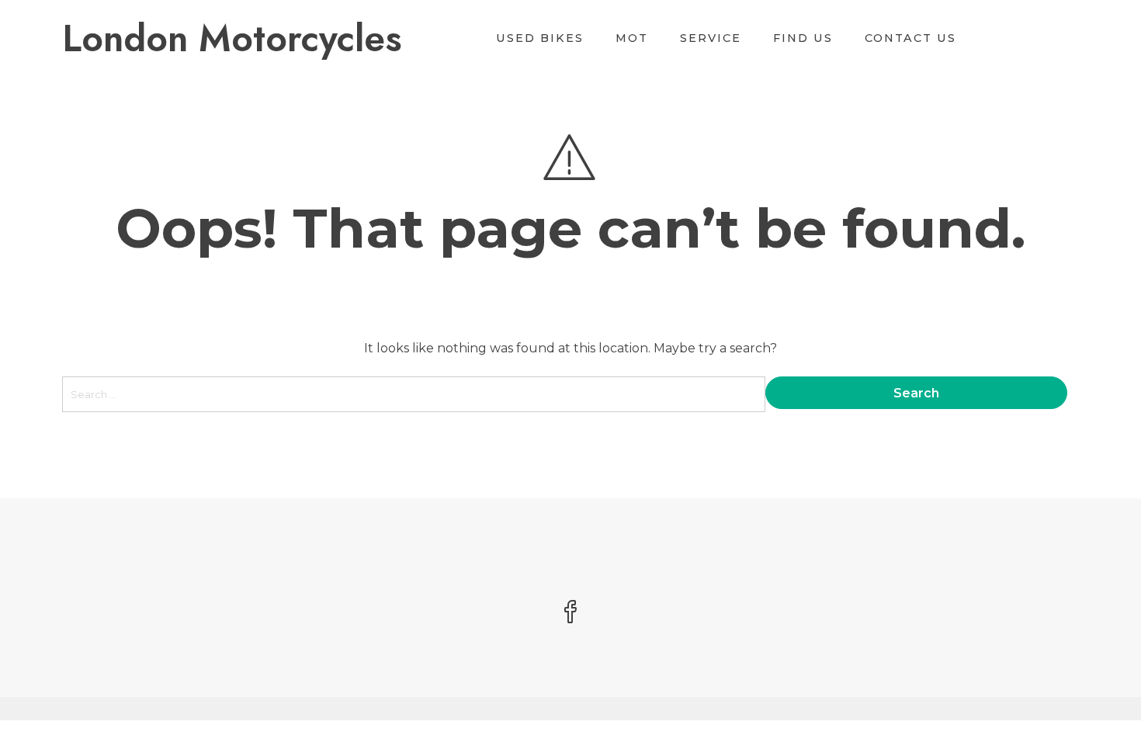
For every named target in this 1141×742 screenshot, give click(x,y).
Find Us (803, 38)
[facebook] (570, 613)
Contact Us (910, 38)
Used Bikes (540, 38)
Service (710, 38)
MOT (632, 38)
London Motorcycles (232, 38)
